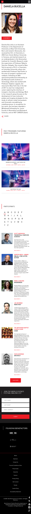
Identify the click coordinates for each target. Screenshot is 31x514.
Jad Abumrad (18, 304)
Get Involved (15, 481)
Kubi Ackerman (19, 355)
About (15, 455)
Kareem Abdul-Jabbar (21, 256)
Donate (15, 485)
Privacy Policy (15, 478)
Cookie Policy (15, 488)
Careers (15, 475)
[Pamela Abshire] (7, 285)
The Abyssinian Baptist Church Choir (21, 329)
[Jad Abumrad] (7, 307)
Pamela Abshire (19, 281)
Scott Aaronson (21, 235)
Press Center (15, 468)
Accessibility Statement (15, 491)
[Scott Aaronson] (7, 238)
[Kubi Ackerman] (7, 359)
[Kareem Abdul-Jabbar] (7, 259)
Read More (16, 250)
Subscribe (15, 472)
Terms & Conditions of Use (15, 465)
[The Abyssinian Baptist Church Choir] (7, 332)
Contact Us (15, 462)
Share (6, 116)
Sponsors (15, 458)
